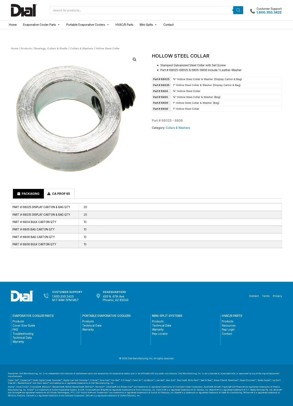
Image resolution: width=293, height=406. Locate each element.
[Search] (238, 10)
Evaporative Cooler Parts (39, 24)
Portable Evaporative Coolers (85, 24)
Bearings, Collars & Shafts (51, 48)
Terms (266, 295)
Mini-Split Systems (167, 315)
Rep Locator (160, 333)
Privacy (277, 295)
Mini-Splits (146, 24)
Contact (168, 24)
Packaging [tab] (30, 193)
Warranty (18, 341)
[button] (134, 59)
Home (13, 24)
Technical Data (22, 337)
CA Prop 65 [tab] (60, 193)
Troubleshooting (23, 333)
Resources (229, 325)
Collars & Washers (81, 48)
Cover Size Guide (24, 325)
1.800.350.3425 (63, 296)
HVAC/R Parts (124, 24)
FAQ (15, 329)
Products (26, 48)
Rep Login (228, 329)
